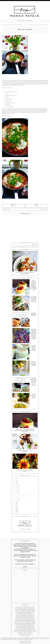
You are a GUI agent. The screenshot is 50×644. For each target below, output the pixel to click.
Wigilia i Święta (19, 610)
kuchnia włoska (25, 613)
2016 (15, 509)
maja (16, 490)
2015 (15, 510)
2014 (15, 512)
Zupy (31, 613)
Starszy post (44, 209)
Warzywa (21, 608)
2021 (15, 502)
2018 (15, 506)
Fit (17, 608)
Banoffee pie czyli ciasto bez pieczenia (25, 451)
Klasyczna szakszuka (18, 495)
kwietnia (16, 491)
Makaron (27, 616)
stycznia (16, 500)
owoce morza (19, 624)
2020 (15, 503)
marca (16, 493)
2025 (15, 479)
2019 (15, 505)
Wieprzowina (31, 610)
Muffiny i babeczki (19, 630)
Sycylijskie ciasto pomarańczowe (21, 497)
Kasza (19, 613)
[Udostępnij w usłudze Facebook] (13, 205)
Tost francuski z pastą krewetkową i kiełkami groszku (25, 273)
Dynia (32, 616)
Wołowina (31, 624)
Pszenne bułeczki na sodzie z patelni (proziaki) (33, 348)
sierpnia (16, 486)
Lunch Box (18, 619)
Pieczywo (24, 619)
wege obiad (32, 630)
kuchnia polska (20, 616)
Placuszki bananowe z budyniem (33, 314)
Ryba (26, 610)
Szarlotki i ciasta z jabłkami (25, 633)
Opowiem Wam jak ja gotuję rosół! (33, 396)
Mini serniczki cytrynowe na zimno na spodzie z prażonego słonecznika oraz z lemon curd (33, 285)
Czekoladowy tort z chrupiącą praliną (25, 471)
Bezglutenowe (31, 619)
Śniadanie (36, 205)
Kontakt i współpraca (28, 20)
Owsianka (26, 630)
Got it (28, 642)
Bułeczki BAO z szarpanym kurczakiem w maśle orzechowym (33, 299)
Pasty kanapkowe (29, 627)
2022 (15, 483)
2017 (15, 507)
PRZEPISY (19, 20)
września (17, 484)
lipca (16, 487)
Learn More (23, 642)
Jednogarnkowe (20, 627)
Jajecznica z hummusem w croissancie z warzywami (25, 494)
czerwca (16, 488)
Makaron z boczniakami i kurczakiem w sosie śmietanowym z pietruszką (33, 381)
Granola (26, 624)
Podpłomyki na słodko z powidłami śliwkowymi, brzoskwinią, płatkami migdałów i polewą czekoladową (33, 335)
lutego (16, 499)
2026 (15, 477)
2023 (15, 482)
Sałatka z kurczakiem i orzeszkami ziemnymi (33, 363)
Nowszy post (6, 209)
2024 (15, 480)
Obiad (32, 608)
